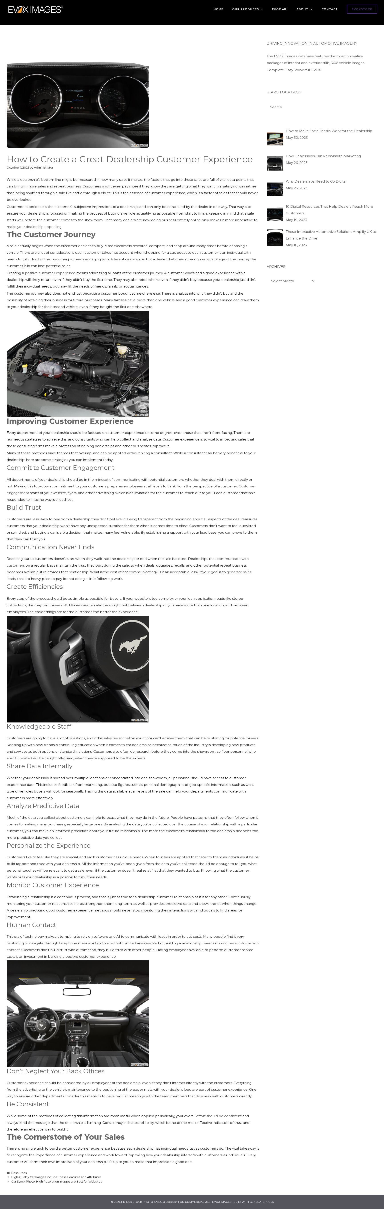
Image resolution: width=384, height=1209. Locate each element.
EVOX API (280, 9)
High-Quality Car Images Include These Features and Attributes (56, 1177)
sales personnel (116, 738)
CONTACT (330, 9)
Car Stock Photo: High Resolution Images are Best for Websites (56, 1181)
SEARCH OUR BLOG (284, 92)
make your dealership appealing (34, 227)
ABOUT (302, 9)
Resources (19, 1173)
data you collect (41, 817)
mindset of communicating (117, 479)
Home (218, 9)
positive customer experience (50, 273)
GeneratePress (262, 1201)
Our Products (245, 9)
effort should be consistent (219, 1116)
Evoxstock (362, 9)
